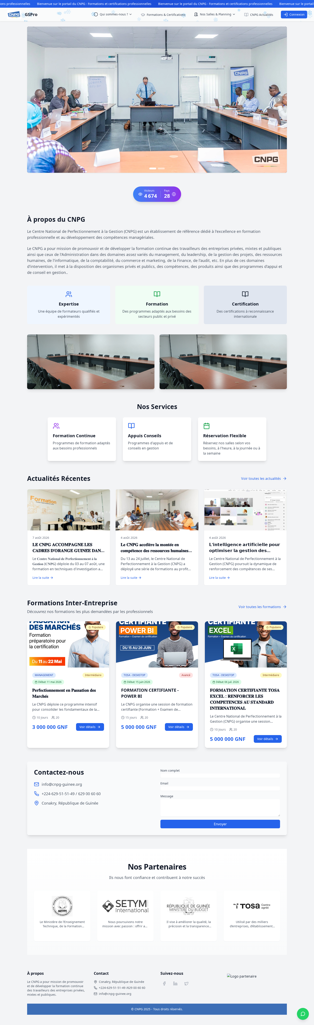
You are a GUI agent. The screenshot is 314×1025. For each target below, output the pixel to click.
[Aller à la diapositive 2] (161, 168)
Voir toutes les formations (260, 606)
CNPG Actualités (261, 15)
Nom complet (170, 770)
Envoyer (220, 824)
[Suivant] (279, 99)
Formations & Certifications (166, 15)
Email (164, 783)
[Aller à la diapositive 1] (152, 168)
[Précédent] (35, 99)
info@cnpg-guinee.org (62, 784)
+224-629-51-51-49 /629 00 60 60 (122, 988)
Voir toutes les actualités (261, 478)
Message (166, 796)
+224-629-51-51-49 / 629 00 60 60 (71, 793)
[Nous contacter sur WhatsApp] (303, 1014)
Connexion (297, 14)
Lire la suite (40, 578)
